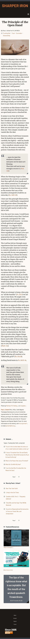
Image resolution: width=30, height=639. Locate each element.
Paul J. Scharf (5, 409)
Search (15, 621)
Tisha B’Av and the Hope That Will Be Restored (16, 504)
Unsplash (22, 406)
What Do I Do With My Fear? (13, 464)
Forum (15, 624)
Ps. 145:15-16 (22, 360)
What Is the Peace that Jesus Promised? (17, 461)
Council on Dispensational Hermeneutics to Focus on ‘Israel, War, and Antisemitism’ (17, 511)
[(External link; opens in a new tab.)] (16, 538)
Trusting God (6, 33)
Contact (15, 618)
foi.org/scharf (23, 423)
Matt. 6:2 (5, 346)
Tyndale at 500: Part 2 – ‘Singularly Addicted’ (15, 498)
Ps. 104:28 (18, 356)
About (15, 615)
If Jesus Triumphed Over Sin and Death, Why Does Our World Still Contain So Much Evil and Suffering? (17, 455)
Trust (13, 33)
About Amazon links (8, 570)
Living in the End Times (12, 492)
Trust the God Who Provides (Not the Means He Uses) (16, 469)
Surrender (19, 33)
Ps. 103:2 (19, 294)
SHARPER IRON (15, 5)
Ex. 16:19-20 (13, 195)
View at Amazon (8, 547)
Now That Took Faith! (12, 488)
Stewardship (6, 35)
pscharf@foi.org (10, 426)
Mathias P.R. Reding (11, 406)
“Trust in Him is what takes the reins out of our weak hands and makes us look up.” (17, 448)
